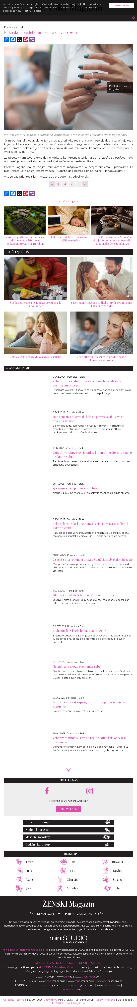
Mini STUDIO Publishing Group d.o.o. (24, 949)
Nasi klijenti (78, 962)
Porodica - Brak (76, 376)
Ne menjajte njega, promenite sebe (77, 666)
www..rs (64, 976)
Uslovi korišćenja (105, 999)
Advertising (57, 962)
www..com (88, 976)
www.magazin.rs (52, 981)
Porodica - (10, 27)
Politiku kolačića (32, 10)
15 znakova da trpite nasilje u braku (76, 488)
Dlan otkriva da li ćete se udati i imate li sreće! (84, 595)
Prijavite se (68, 808)
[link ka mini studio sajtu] (68, 942)
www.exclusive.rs (109, 981)
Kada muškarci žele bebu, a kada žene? (79, 631)
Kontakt (95, 962)
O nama (41, 962)
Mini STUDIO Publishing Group (68, 1003)
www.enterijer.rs (46, 985)
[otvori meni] (3, 18)
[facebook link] (47, 791)
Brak (21, 27)
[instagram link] (89, 791)
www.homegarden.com (77, 985)
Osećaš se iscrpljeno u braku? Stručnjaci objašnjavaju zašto (93, 559)
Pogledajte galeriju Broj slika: (120, 88)
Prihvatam (122, 5)
